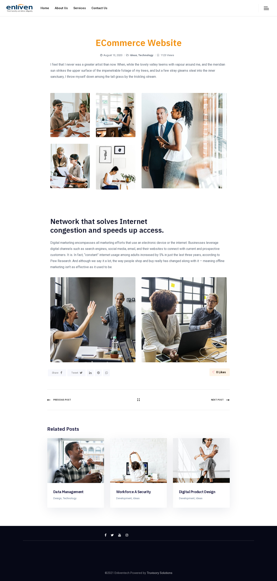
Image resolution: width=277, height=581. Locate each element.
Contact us (99, 8)
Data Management (68, 491)
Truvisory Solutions (159, 573)
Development (124, 498)
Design (57, 498)
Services (79, 8)
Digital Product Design (197, 491)
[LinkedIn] (90, 372)
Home (45, 8)
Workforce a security (133, 491)
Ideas (133, 55)
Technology (145, 55)
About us (61, 8)
